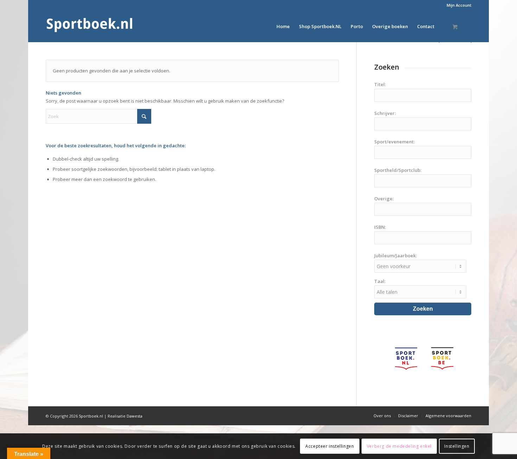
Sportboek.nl (91, 416)
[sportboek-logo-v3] (90, 26)
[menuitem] (457, 5)
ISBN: (380, 227)
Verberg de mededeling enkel (399, 446)
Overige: (384, 198)
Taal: (379, 281)
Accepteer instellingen (329, 446)
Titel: (380, 84)
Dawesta (134, 416)
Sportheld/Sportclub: (397, 170)
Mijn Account (459, 5)
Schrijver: (385, 113)
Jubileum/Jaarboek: (395, 255)
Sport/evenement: (394, 141)
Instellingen (456, 446)
